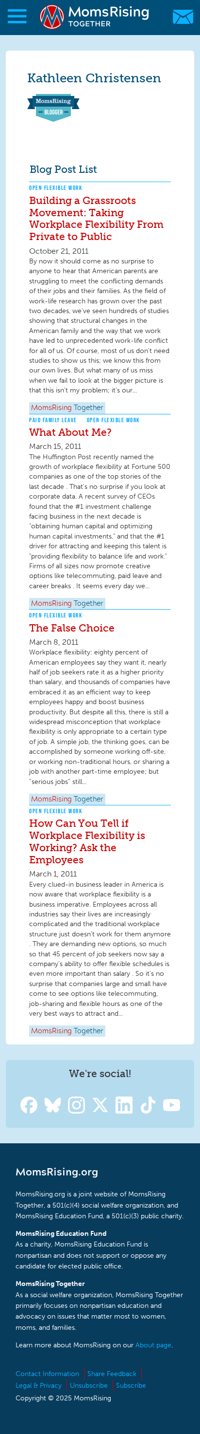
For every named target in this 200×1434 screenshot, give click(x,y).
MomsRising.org (95, 17)
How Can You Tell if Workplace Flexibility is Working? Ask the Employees (87, 841)
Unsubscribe (89, 1385)
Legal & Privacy (39, 1385)
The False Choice (72, 628)
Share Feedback (111, 1374)
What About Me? (70, 432)
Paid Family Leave (53, 420)
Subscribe (131, 1385)
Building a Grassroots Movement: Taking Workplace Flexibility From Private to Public (96, 218)
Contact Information (47, 1374)
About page (153, 1345)
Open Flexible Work (55, 187)
